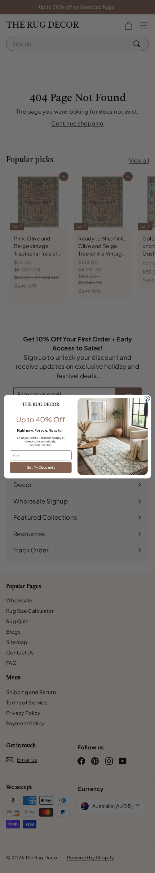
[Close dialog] (147, 398)
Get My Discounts (40, 467)
